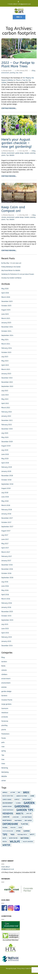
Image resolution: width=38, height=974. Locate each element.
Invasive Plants (6, 700)
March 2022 (5, 407)
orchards (4, 717)
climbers (4, 674)
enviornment (5, 679)
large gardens (6, 704)
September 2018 (7, 484)
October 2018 (6, 480)
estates (4, 687)
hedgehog (7, 813)
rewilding (13, 827)
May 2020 (4, 437)
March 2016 (5, 599)
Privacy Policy (20, 968)
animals (4, 792)
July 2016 (4, 582)
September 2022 (7, 386)
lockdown (15, 817)
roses (20, 827)
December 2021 (7, 420)
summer (26, 831)
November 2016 (7, 569)
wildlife (15, 841)
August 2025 (6, 310)
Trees (12, 834)
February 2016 (6, 603)
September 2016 (7, 577)
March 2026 (5, 297)
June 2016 (5, 586)
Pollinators (5, 734)
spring (3, 751)
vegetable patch (22, 834)
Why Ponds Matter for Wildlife (10, 270)
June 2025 (5, 314)
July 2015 (4, 624)
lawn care (29, 813)
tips (4, 834)
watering (24, 838)
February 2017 (6, 556)
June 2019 (5, 454)
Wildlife (12, 155)
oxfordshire (10, 824)
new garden (28, 820)
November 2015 (7, 611)
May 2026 (4, 289)
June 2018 (5, 497)
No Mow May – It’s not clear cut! (11, 263)
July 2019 (4, 450)
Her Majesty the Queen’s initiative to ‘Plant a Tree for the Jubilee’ (17, 80)
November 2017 (7, 518)
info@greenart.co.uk (24, 4)
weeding (4, 841)
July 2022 (4, 390)
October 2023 (6, 352)
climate (3, 153)
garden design (19, 153)
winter (3, 780)
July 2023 (4, 356)
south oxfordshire (7, 831)
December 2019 (7, 441)
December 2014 (7, 645)
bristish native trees (7, 796)
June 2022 (5, 395)
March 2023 (5, 369)
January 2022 (6, 416)
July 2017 (4, 535)
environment (5, 73)
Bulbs (3, 666)
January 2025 (6, 322)
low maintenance (26, 817)
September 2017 (7, 526)
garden (29, 803)
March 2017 (5, 552)
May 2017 (4, 543)
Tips (7, 155)
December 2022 (7, 378)
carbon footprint (21, 796)
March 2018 (5, 505)
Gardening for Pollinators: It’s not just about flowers (17, 274)
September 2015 (7, 620)
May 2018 (4, 501)
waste (32, 834)
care (32, 796)
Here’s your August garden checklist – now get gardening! (16, 143)
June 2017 (5, 539)
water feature (13, 838)
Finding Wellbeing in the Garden (11, 267)
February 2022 (6, 412)
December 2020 (7, 429)
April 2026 (5, 293)
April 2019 (5, 463)
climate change (6, 799)
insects (19, 813)
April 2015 (5, 633)
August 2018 (6, 488)
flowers (18, 803)
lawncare (4, 708)
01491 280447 (13, 4)
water (4, 838)
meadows (4, 713)
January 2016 (6, 607)
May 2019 (4, 458)
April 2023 (5, 365)
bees (19, 792)
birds (26, 792)
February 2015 (6, 637)
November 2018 (7, 475)
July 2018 (4, 492)
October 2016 (6, 573)
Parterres (4, 721)
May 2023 (4, 361)
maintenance (7, 820)
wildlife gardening (28, 841)
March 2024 (5, 344)
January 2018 (6, 514)
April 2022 (5, 403)
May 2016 (4, 590)
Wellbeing (4, 772)
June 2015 (5, 628)
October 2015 (6, 616)
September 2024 (7, 335)
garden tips (24, 810)
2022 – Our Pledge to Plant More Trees (17, 64)
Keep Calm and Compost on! (13, 209)
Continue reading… (9, 108)
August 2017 (6, 531)
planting (12, 73)
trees (20, 73)
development (27, 799)
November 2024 (7, 327)
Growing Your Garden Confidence (11, 278)
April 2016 (5, 594)
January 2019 (6, 471)
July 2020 (4, 433)
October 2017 (6, 522)
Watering (4, 768)
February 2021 (6, 424)
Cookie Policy (28, 968)
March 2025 (5, 318)
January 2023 (6, 373)
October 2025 (6, 305)
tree (17, 73)
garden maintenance (8, 810)
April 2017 (5, 548)
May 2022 (4, 399)
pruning (4, 827)
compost (17, 799)
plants (3, 155)
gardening (21, 806)
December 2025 (7, 301)
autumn (12, 792)
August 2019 (6, 446)
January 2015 (6, 641)
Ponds (3, 738)
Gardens (26, 153)
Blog (33, 70)
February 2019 (6, 467)
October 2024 (6, 331)
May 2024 (4, 339)
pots (3, 742)
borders (4, 662)
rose (2, 746)
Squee (14, 968)
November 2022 (7, 382)
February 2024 (6, 348)
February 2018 (6, 509)
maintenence (18, 820)
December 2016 (7, 565)
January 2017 (6, 560)
